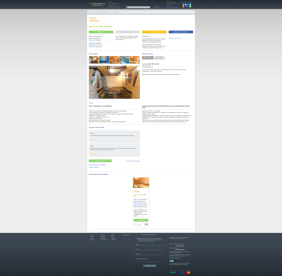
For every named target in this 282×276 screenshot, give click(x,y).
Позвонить (101, 32)
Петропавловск (104, 239)
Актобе (91, 238)
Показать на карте (175, 38)
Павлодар (103, 238)
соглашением (157, 241)
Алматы (92, 236)
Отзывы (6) (154, 32)
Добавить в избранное (181, 32)
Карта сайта (185, 264)
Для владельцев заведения (97, 165)
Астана (91, 235)
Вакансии (182, 263)
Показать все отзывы (133, 161)
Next (137, 60)
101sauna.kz (91, 12)
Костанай (103, 236)
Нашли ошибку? (94, 167)
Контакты (187, 263)
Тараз (112, 236)
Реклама (174, 263)
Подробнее (141, 220)
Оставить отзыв (100, 160)
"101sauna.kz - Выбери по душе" (97, 4)
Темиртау (113, 238)
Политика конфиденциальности (175, 264)
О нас (170, 263)
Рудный (113, 235)
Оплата (178, 263)
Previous (90, 60)
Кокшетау (103, 235)
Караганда (92, 239)
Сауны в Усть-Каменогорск (102, 12)
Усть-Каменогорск (126, 235)
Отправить (148, 266)
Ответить (93, 139)
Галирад (136, 191)
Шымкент (113, 239)
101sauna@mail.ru (179, 249)
